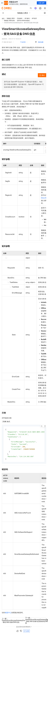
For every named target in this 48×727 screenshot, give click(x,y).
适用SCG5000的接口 (23, 20)
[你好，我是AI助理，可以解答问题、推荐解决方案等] (35, 8)
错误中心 (8, 612)
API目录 (34, 18)
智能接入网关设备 (9, 20)
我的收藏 (40, 42)
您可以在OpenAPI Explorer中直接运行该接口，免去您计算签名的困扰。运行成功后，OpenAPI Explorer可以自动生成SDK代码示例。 (24, 84)
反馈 (27, 631)
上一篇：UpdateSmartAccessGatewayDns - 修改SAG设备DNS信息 (13, 620)
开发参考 (19, 18)
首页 (3, 18)
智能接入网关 (11, 18)
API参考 (27, 18)
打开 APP (41, 3)
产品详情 (23, 42)
